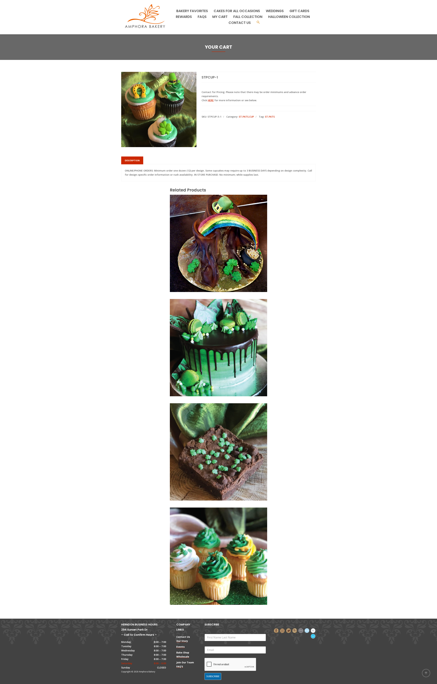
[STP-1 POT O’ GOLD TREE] (212, 228)
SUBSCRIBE (212, 676)
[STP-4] (212, 332)
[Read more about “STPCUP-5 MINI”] (224, 541)
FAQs (202, 16)
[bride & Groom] (301, 630)
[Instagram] (282, 630)
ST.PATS (270, 116)
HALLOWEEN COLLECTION (289, 16)
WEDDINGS (275, 11)
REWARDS (184, 16)
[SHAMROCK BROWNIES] (212, 436)
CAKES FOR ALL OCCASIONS (237, 11)
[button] (258, 22)
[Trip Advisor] (294, 630)
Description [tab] (132, 160)
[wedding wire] (313, 636)
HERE (211, 100)
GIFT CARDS (299, 11)
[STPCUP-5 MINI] (212, 541)
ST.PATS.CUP (246, 116)
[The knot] (307, 630)
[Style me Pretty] (313, 630)
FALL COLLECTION (247, 16)
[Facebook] (276, 630)
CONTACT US (240, 22)
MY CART (220, 16)
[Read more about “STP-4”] (224, 332)
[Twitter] (288, 630)
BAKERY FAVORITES (192, 11)
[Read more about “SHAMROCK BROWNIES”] (224, 436)
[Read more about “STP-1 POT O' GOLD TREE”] (224, 228)
